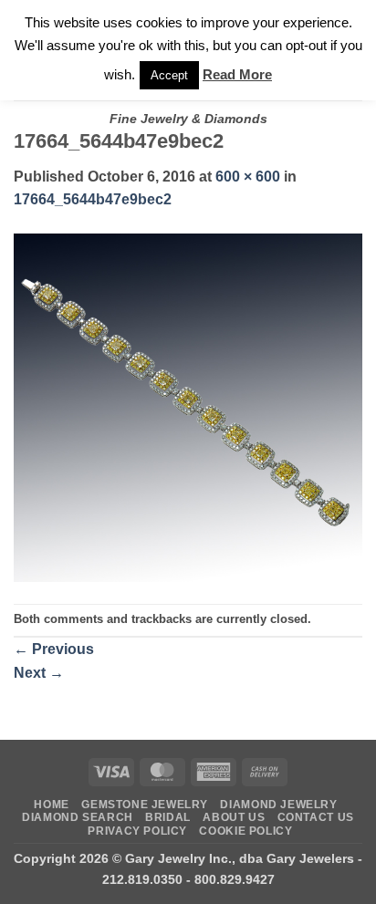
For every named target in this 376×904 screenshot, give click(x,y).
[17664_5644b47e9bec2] (188, 406)
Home (51, 804)
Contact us (315, 817)
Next (39, 673)
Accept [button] (169, 75)
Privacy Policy (137, 831)
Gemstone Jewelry (144, 804)
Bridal (168, 817)
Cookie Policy (245, 831)
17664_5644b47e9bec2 (93, 199)
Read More (237, 74)
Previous (54, 649)
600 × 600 (247, 176)
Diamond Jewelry (278, 804)
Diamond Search (77, 817)
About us (234, 817)
